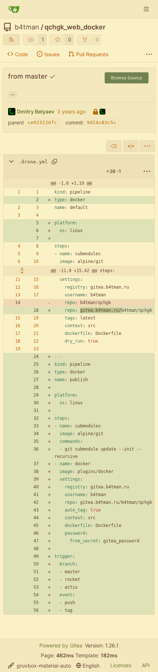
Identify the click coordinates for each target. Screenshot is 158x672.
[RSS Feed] (11, 39)
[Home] (14, 9)
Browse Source (126, 77)
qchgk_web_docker (74, 27)
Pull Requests (92, 54)
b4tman (27, 27)
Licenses (120, 665)
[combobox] (114, 146)
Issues (52, 54)
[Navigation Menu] (147, 9)
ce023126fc (42, 122)
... (12, 93)
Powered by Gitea (60, 645)
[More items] (149, 54)
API (146, 665)
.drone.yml (33, 162)
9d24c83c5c (101, 122)
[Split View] (131, 146)
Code (21, 54)
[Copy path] (54, 161)
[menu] (147, 146)
